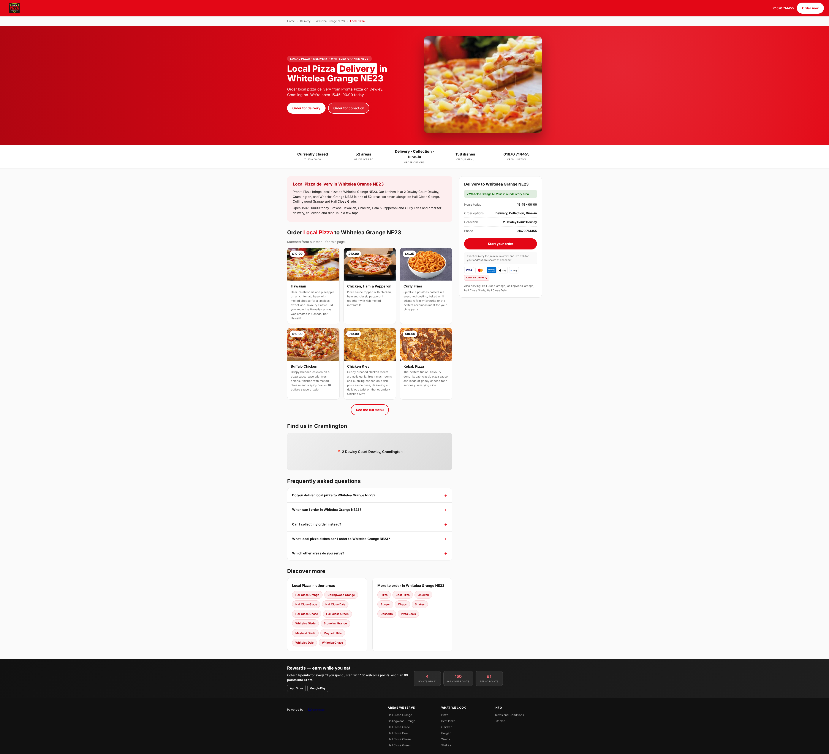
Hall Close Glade (306, 604)
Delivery (305, 21)
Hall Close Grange (307, 595)
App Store (296, 688)
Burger (385, 604)
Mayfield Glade (305, 633)
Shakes (420, 604)
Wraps (402, 604)
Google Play (318, 688)
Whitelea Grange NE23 (330, 21)
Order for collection (348, 108)
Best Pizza (403, 595)
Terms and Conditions (509, 715)
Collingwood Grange (341, 595)
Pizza (384, 595)
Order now (810, 8)
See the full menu (370, 410)
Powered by (295, 709)
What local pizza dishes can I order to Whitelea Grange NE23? (341, 539)
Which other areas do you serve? (318, 553)
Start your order (500, 244)
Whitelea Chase (332, 642)
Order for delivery (306, 108)
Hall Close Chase (306, 614)
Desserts (387, 614)
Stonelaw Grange (335, 623)
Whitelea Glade (305, 623)
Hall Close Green (337, 614)
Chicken (423, 595)
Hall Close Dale (335, 604)
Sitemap (500, 721)
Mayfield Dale (333, 633)
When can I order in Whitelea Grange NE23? (326, 510)
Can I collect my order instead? (316, 524)
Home (291, 21)
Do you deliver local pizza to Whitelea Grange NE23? (333, 495)
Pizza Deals (408, 614)
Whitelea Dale (304, 642)
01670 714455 (783, 8)
